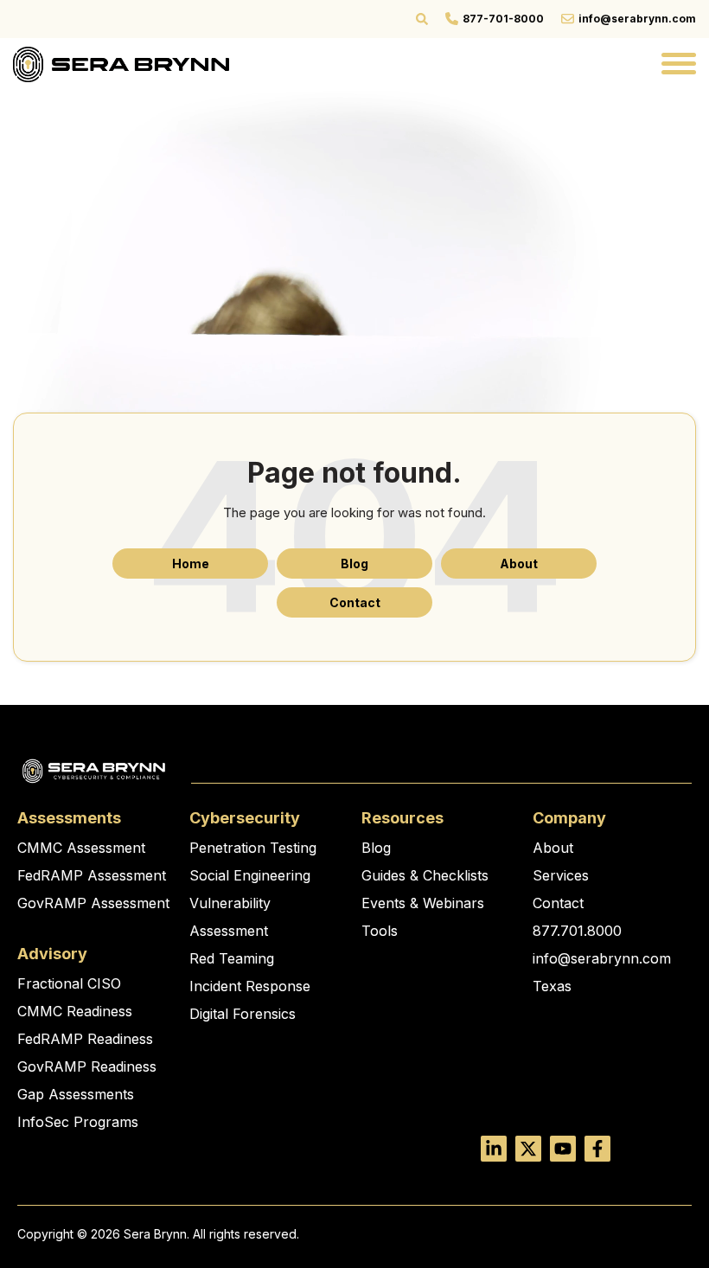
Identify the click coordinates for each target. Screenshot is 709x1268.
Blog (354, 563)
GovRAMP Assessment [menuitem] (93, 903)
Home (190, 563)
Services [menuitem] (561, 875)
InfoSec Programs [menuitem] (77, 1121)
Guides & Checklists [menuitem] (425, 875)
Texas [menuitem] (552, 986)
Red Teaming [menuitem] (231, 958)
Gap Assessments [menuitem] (75, 1094)
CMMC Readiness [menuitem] (74, 1011)
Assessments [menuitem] (69, 818)
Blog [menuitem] (376, 847)
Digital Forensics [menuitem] (242, 1013)
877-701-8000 (503, 18)
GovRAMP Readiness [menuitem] (86, 1066)
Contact (354, 602)
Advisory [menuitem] (52, 954)
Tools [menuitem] (379, 930)
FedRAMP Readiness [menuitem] (85, 1038)
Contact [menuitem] (558, 903)
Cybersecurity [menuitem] (244, 818)
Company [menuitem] (569, 818)
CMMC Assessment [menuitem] (81, 847)
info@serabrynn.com (637, 18)
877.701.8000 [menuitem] (577, 930)
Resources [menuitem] (402, 818)
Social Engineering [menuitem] (249, 875)
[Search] (422, 19)
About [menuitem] (553, 847)
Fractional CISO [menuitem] (69, 983)
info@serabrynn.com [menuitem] (602, 958)
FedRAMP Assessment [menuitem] (91, 875)
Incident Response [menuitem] (249, 986)
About (519, 563)
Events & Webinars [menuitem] (422, 903)
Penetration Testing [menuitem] (252, 847)
